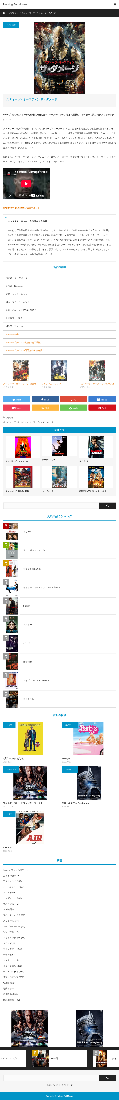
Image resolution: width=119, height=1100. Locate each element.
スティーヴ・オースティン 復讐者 (19, 383)
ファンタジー (9, 949)
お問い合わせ (52, 1085)
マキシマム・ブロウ (51, 383)
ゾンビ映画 (8, 932)
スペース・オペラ (11, 915)
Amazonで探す (13, 334)
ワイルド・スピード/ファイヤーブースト (23, 803)
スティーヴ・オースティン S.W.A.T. (97, 383)
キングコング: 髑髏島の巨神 (17, 491)
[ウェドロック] (59, 477)
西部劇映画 (8, 1000)
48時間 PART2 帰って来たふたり (93, 491)
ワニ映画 (7, 983)
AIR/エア (7, 847)
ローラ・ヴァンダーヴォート (41, 422)
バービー (66, 758)
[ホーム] (4, 12)
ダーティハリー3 (49, 459)
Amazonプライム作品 (13, 870)
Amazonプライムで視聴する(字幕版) (23, 342)
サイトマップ (66, 1085)
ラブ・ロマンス (10, 977)
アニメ (6, 892)
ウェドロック (47, 491)
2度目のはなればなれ (13, 758)
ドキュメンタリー (11, 937)
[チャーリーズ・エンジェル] (23, 447)
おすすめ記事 (9, 875)
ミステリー (8, 960)
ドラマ (9, 725)
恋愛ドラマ (8, 988)
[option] (30, 1028)
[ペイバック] (96, 447)
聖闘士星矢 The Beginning (75, 803)
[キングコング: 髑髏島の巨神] (23, 477)
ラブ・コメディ (10, 971)
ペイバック (83, 461)
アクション (11, 25)
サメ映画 (7, 909)
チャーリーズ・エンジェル (17, 461)
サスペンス (8, 904)
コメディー (70, 725)
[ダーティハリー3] (59, 446)
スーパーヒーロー (11, 926)
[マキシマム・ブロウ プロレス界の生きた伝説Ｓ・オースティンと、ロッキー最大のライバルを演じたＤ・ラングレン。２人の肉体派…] (59, 370)
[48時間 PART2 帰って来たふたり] (96, 477)
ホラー (6, 954)
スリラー (7, 920)
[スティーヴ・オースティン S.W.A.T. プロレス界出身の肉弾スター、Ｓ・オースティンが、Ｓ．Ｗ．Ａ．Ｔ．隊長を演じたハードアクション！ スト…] (97, 370)
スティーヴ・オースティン (17, 422)
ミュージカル (9, 966)
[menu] (114, 4)
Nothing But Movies (15, 4)
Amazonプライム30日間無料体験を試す (25, 350)
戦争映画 (7, 994)
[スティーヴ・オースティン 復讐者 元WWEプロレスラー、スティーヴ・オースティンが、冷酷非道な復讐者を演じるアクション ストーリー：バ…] (20, 370)
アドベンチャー (10, 887)
